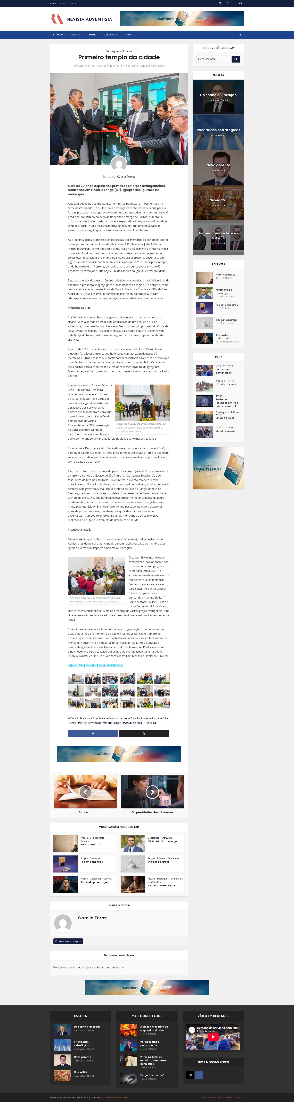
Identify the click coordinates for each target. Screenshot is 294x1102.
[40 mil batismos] (206, 386)
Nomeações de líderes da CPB (218, 235)
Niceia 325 (218, 200)
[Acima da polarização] (206, 338)
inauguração (113, 723)
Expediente (228, 1097)
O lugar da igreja (158, 861)
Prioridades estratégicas (218, 130)
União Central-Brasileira (140, 723)
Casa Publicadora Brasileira (87, 718)
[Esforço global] (206, 417)
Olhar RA (220, 365)
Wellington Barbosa (230, 341)
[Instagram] (190, 1075)
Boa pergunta (97, 837)
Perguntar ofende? (152, 1075)
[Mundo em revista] (206, 432)
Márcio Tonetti (220, 100)
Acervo (53, 3)
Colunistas (110, 34)
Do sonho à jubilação (218, 95)
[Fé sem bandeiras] (206, 308)
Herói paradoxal (91, 844)
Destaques (112, 51)
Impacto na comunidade (224, 371)
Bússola (161, 858)
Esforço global (225, 418)
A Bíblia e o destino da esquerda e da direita (154, 1028)
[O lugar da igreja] (206, 323)
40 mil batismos (226, 384)
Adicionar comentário (152, 65)
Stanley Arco (220, 135)
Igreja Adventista (91, 723)
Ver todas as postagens (68, 941)
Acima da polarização (95, 882)
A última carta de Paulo (162, 885)
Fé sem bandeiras (92, 861)
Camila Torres (86, 65)
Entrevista (166, 837)
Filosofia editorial (212, 1097)
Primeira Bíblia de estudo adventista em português (154, 1060)
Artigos (84, 837)
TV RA (128, 34)
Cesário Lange (117, 718)
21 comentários (148, 1048)
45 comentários (148, 1033)
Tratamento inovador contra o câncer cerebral (227, 403)
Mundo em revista (227, 431)
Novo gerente (218, 165)
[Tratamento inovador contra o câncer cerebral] (206, 401)
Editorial (108, 878)
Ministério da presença (162, 841)
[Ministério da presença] (206, 293)
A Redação (220, 170)
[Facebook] (199, 1075)
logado (81, 967)
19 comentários (148, 1067)
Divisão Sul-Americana (144, 718)
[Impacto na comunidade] (206, 370)
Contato (240, 1097)
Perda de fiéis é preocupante (149, 1043)
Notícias (127, 51)
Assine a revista (67, 3)
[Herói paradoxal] (206, 278)
